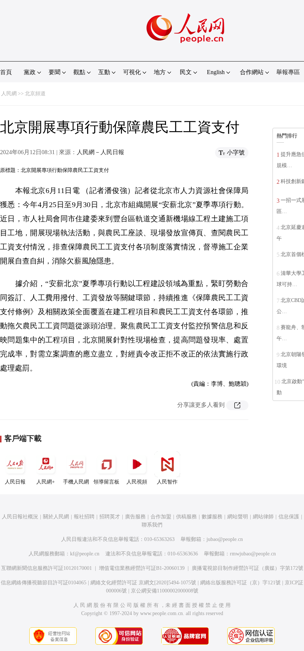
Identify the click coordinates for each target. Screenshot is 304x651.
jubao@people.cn (224, 539)
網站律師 (263, 516)
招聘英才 (109, 516)
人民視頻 (136, 482)
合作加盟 (161, 516)
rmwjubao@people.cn (253, 554)
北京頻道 (35, 93)
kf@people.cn (84, 554)
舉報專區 (288, 72)
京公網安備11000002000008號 (164, 591)
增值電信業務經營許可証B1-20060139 (142, 568)
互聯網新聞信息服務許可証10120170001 (46, 568)
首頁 (6, 72)
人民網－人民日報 (100, 152)
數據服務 (212, 516)
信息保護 (288, 516)
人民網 (9, 93)
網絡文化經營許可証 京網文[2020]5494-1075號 (143, 582)
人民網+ (45, 482)
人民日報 (15, 482)
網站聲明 (237, 516)
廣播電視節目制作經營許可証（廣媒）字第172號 (247, 568)
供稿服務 (186, 516)
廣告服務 (135, 516)
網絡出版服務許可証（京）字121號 (240, 582)
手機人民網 (76, 482)
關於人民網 (56, 516)
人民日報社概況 (20, 516)
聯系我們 (152, 525)
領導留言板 (106, 482)
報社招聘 (84, 516)
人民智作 (167, 482)
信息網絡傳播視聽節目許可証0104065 (43, 582)
